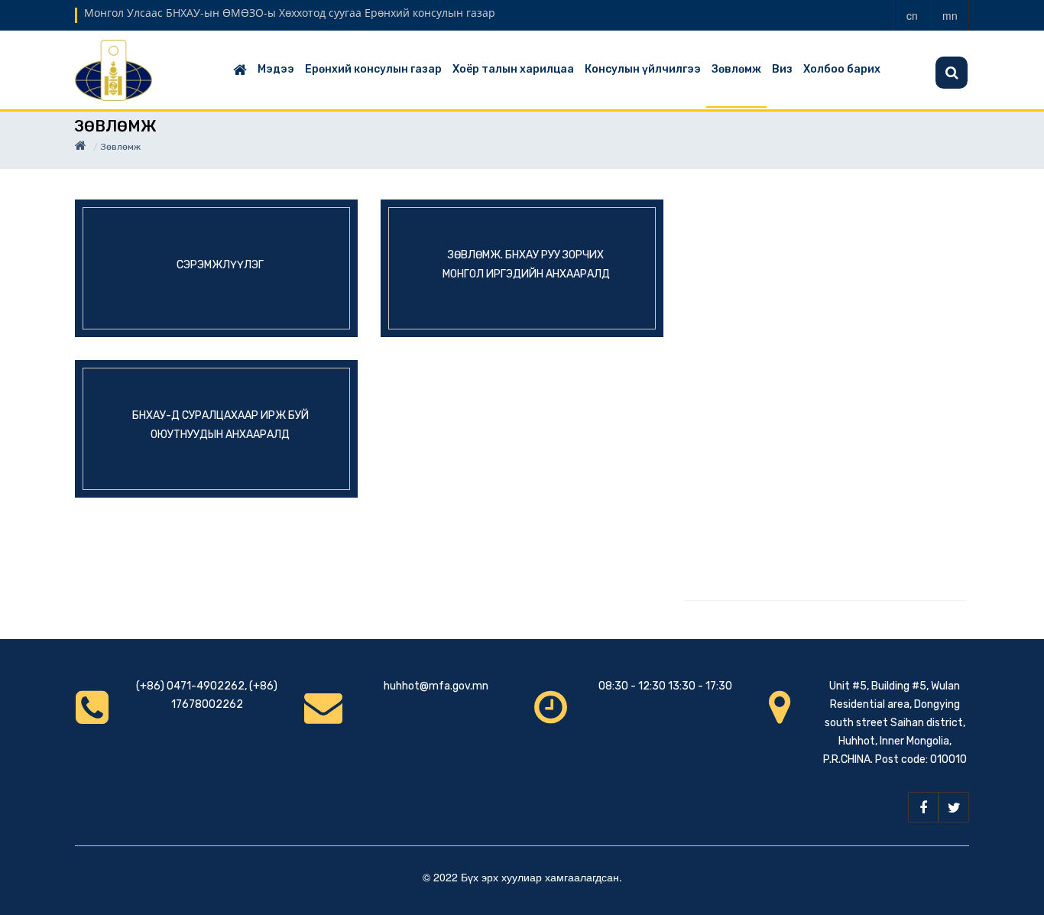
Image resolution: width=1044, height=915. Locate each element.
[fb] (923, 807)
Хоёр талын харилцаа (513, 69)
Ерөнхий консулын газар (373, 69)
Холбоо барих (841, 69)
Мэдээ (276, 69)
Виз (782, 69)
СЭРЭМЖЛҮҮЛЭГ (220, 264)
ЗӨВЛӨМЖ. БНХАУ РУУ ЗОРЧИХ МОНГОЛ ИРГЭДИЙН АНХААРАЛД (526, 264)
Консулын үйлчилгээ (643, 69)
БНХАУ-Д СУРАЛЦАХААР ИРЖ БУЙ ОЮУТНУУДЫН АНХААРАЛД (220, 425)
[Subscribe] (951, 73)
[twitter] (954, 807)
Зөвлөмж (736, 69)
